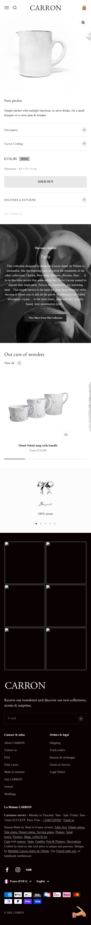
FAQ (7, 757)
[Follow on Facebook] (7, 870)
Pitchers (17, 836)
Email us (68, 820)
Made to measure (14, 772)
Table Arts (60, 827)
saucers (21, 841)
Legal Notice (57, 772)
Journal (8, 786)
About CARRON (14, 742)
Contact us (10, 750)
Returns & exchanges (62, 757)
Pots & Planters (55, 841)
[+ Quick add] (66, 434)
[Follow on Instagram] (18, 870)
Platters (59, 832)
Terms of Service (60, 764)
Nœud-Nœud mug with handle (37, 445)
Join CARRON (13, 779)
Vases (30, 841)
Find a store (11, 764)
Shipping (55, 742)
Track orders (57, 750)
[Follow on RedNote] (29, 870)
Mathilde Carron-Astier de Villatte (28, 851)
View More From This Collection (45, 317)
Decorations (74, 841)
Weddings (10, 794)
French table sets (66, 851)
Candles (40, 841)
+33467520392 (52, 820)
